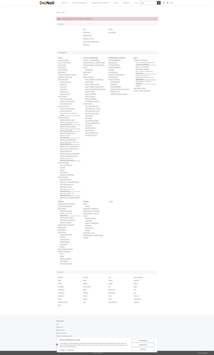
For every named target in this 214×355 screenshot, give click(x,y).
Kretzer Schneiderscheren (67, 108)
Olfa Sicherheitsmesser (91, 132)
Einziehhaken (63, 172)
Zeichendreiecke (115, 82)
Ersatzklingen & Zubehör (92, 101)
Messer (85, 67)
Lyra (135, 292)
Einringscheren (62, 67)
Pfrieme (85, 74)
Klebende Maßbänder (114, 67)
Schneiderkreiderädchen (65, 206)
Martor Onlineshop (88, 77)
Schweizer (136, 302)
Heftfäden (63, 237)
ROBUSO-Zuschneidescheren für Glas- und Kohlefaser (69, 123)
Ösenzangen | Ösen (88, 233)
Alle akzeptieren (143, 340)
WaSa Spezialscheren (66, 187)
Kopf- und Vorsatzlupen (142, 66)
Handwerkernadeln (90, 218)
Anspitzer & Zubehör (66, 222)
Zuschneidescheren (63, 60)
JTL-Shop (205, 353)
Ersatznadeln (63, 244)
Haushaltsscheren (65, 94)
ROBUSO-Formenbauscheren (68, 126)
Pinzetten (62, 167)
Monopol (60, 277)
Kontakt (110, 29)
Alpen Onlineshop (63, 79)
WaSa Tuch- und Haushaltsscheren (70, 197)
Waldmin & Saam (63, 302)
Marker (62, 256)
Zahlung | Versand (88, 38)
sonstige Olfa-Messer (91, 135)
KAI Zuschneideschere (66, 99)
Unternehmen (112, 32)
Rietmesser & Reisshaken (67, 174)
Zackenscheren (62, 65)
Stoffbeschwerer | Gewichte (91, 213)
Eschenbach (111, 289)
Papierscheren (62, 72)
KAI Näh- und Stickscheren (67, 101)
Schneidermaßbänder (114, 60)
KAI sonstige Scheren (66, 103)
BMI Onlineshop (112, 77)
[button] (136, 3)
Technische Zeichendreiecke (116, 74)
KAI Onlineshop (62, 96)
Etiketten (62, 246)
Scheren (62, 170)
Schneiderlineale (113, 72)
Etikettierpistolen (64, 242)
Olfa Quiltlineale (89, 130)
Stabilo (110, 283)
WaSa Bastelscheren (65, 179)
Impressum (63, 350)
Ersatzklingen (89, 70)
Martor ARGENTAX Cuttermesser (94, 79)
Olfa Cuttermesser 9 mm (92, 106)
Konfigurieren (143, 344)
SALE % (111, 201)
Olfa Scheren (88, 125)
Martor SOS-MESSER (91, 99)
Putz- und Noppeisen (66, 165)
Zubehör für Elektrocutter (65, 77)
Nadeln (85, 216)
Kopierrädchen (62, 229)
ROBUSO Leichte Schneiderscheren (70, 153)
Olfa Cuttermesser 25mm (92, 113)
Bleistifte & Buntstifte (66, 211)
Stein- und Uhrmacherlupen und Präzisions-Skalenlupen (145, 63)
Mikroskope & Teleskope (142, 69)
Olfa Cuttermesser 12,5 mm (93, 108)
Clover (135, 286)
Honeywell (61, 286)
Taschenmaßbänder (114, 65)
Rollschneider (87, 72)
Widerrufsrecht (87, 35)
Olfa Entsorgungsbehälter (92, 123)
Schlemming (137, 299)
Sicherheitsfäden (64, 239)
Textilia (60, 283)
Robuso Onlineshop (63, 117)
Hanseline (61, 296)
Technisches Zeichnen (66, 263)
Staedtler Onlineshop (64, 251)
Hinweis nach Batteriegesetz (91, 41)
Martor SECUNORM (90, 94)
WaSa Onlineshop (63, 177)
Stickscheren (63, 84)
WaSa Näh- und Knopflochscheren (69, 182)
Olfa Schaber (88, 118)
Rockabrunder (62, 227)
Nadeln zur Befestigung (91, 223)
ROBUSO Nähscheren (66, 151)
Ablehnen (143, 349)
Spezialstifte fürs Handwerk (67, 220)
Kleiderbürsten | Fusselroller (91, 211)
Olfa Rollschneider (90, 128)
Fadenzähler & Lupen (140, 88)
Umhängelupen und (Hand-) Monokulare (143, 82)
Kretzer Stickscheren (65, 111)
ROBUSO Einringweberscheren (68, 156)
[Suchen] (159, 3)
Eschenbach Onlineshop (140, 60)
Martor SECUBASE (90, 96)
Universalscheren (63, 70)
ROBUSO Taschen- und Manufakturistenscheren (67, 159)
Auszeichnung (62, 232)
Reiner (85, 280)
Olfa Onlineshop (87, 103)
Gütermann (61, 289)
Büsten (85, 204)
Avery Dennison (112, 302)
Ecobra (136, 283)
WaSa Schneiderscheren (67, 184)
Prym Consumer (138, 277)
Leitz (135, 289)
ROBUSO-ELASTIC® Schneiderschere (65, 136)
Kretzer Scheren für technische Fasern (68, 114)
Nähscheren (63, 86)
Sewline (85, 283)
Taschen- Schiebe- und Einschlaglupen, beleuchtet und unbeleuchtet (144, 77)
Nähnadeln (88, 225)
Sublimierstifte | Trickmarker (66, 225)
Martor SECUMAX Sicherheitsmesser (95, 89)
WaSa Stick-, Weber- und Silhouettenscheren (67, 194)
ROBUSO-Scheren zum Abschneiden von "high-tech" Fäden (70, 129)
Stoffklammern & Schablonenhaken (93, 235)
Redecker (85, 292)
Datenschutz (70, 350)
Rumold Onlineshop (114, 79)
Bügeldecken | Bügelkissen (90, 208)
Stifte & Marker (62, 208)
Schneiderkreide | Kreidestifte (66, 204)
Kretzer (85, 296)
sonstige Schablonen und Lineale (119, 89)
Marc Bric (136, 296)
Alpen (59, 305)
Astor (109, 296)
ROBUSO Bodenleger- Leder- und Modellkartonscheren (69, 143)
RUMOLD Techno (115, 91)
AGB (84, 29)
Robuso (85, 299)
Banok (85, 289)
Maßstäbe (111, 70)
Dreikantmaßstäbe (115, 86)
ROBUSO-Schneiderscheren (67, 133)
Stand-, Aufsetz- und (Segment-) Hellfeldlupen (144, 72)
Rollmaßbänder (112, 62)
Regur (59, 280)
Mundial (85, 277)
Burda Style (111, 292)
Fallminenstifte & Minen (66, 217)
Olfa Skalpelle (89, 116)
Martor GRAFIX (89, 82)
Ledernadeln (88, 220)
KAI (109, 286)
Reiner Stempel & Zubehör (65, 249)
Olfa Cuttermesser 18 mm (92, 111)
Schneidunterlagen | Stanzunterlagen (93, 65)
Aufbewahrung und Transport (118, 94)
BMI (84, 302)
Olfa (109, 277)
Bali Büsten (61, 292)
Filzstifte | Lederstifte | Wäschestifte (66, 214)
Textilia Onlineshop (63, 162)
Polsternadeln (89, 228)
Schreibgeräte (64, 261)
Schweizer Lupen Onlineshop (142, 90)
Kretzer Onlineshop (63, 106)
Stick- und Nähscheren (64, 62)
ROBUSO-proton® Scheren (67, 120)
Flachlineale (113, 84)
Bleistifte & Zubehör (65, 259)
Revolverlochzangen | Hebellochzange (94, 62)
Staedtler (136, 280)
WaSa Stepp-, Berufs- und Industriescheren (67, 190)
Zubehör (138, 86)
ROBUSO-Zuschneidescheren (68, 139)
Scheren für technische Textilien (67, 74)
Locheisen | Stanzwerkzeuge (91, 60)
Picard (110, 299)
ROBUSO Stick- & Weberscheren (69, 148)
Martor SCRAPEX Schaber (92, 84)
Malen (61, 254)
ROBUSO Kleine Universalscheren (69, 146)
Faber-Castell (87, 286)
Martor (60, 299)
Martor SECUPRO (90, 91)
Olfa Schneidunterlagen (92, 120)
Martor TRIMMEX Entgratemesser (94, 86)
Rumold (110, 280)
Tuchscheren (63, 89)
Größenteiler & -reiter (66, 234)
